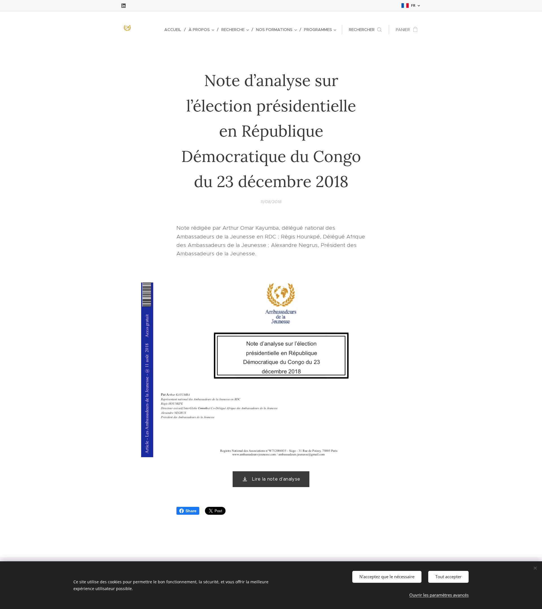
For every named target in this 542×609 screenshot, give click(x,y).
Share (190, 511)
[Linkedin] (123, 5)
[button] (365, 30)
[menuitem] (174, 30)
